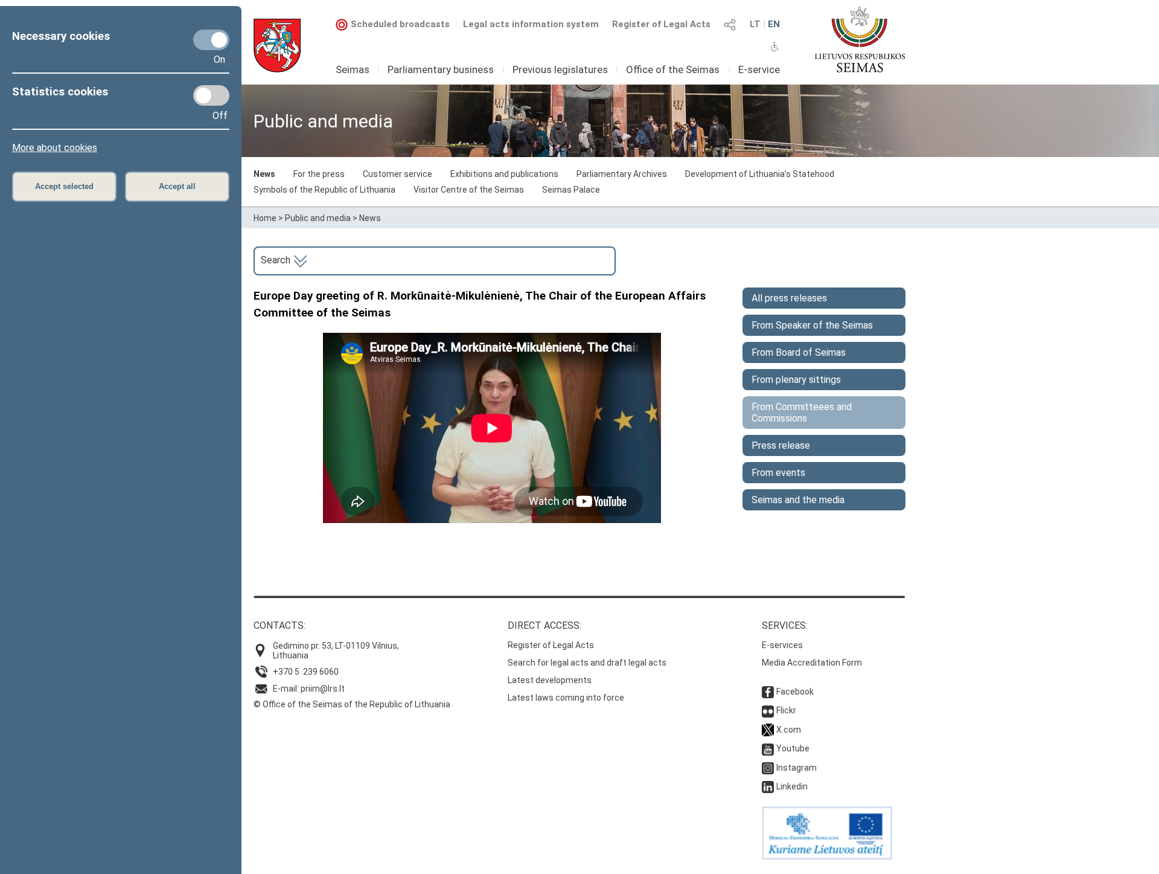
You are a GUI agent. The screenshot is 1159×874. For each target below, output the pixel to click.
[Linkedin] (768, 786)
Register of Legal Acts (661, 24)
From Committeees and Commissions (802, 412)
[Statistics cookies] (211, 95)
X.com (788, 729)
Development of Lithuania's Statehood (759, 174)
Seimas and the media (798, 500)
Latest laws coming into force (566, 697)
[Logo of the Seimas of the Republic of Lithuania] (859, 39)
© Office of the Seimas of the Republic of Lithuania (352, 704)
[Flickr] (768, 710)
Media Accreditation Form (812, 662)
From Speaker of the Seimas (812, 325)
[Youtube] (768, 748)
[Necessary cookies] (211, 40)
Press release (781, 445)
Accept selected (64, 186)
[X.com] (768, 729)
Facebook (795, 691)
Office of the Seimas (673, 69)
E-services (782, 645)
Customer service (397, 174)
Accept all (177, 186)
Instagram (796, 768)
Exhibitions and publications (504, 174)
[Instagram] (768, 768)
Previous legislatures (560, 69)
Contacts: (279, 625)
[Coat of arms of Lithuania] (277, 45)
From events (778, 472)
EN (774, 24)
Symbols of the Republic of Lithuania (324, 189)
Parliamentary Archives (621, 174)
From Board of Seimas (799, 352)
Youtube (792, 748)
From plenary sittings (796, 379)
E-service (759, 69)
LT (755, 24)
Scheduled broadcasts (400, 24)
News (264, 174)
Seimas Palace (571, 189)
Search (277, 260)
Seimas (352, 69)
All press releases (789, 298)
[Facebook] (768, 691)
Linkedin (792, 786)
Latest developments (550, 680)
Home (265, 218)
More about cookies (54, 147)
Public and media (318, 218)
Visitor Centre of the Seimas (468, 189)
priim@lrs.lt (323, 688)
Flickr (786, 710)
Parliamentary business (441, 69)
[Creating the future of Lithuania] (827, 856)
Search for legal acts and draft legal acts (587, 662)
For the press (319, 174)
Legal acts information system (531, 24)
